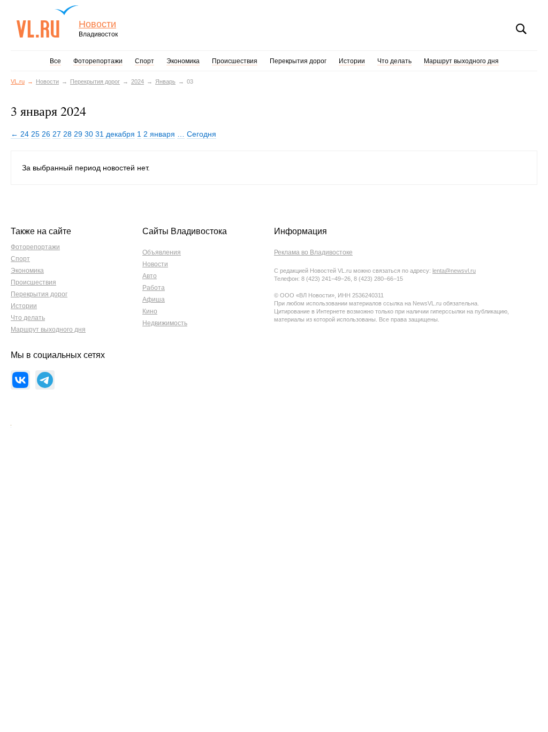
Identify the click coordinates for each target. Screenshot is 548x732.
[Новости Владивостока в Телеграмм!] (45, 380)
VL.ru (47, 21)
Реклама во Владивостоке (313, 252)
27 (56, 134)
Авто (149, 276)
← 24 (20, 134)
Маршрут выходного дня (461, 61)
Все (55, 61)
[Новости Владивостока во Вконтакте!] (20, 380)
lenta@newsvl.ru (454, 270)
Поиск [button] (521, 29)
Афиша (153, 299)
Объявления (161, 252)
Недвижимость (164, 323)
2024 (137, 81)
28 (67, 134)
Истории (352, 61)
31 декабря (115, 134)
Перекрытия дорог (298, 61)
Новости (97, 24)
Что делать (394, 61)
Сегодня (201, 134)
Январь (165, 81)
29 (78, 134)
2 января (159, 134)
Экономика (183, 61)
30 (89, 134)
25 (35, 134)
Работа (153, 288)
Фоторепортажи (98, 61)
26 (46, 134)
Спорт (144, 61)
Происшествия (234, 61)
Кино (149, 311)
